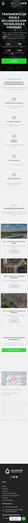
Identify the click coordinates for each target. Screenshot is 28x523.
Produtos (5, 491)
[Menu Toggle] (12, 3)
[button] (14, 61)
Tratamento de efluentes (10, 496)
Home (4, 486)
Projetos (5, 489)
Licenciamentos (7, 500)
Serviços (5, 498)
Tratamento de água (9, 493)
